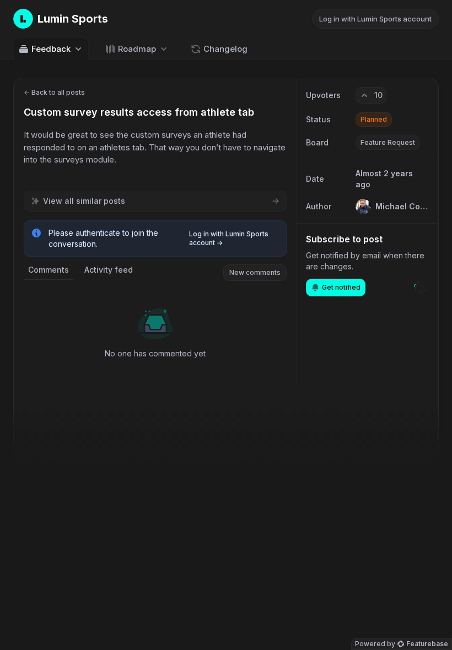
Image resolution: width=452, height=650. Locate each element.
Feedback (51, 49)
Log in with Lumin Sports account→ (228, 238)
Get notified (341, 287)
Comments (48, 269)
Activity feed (108, 269)
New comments (255, 272)
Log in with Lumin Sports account (375, 18)
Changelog (225, 49)
